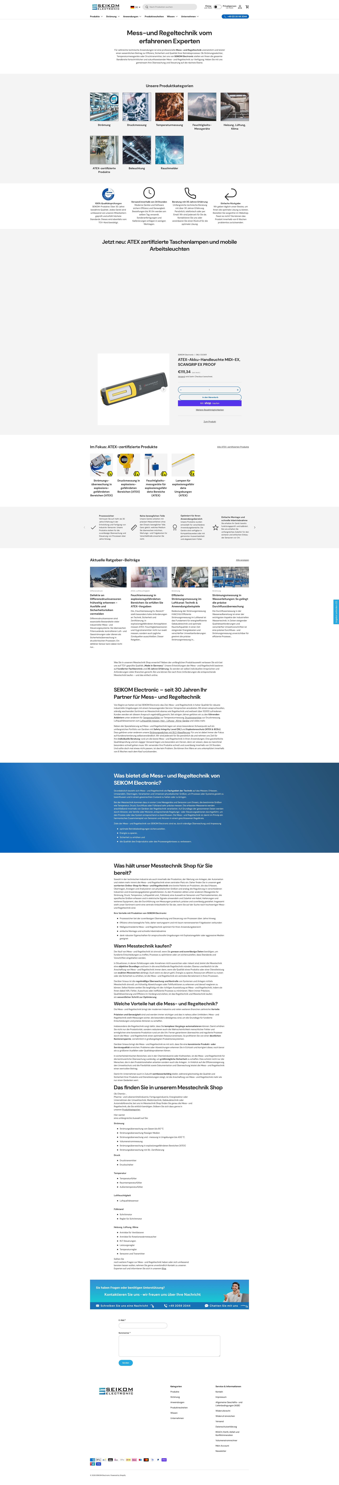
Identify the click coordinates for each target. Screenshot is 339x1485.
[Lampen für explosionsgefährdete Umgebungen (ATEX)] (183, 465)
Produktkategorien (131, 1109)
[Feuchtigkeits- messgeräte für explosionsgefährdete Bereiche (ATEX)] (156, 465)
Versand (181, 376)
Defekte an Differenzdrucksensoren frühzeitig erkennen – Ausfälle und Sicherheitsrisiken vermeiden (105, 604)
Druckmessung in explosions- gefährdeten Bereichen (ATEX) (128, 486)
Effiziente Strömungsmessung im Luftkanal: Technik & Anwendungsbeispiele (186, 600)
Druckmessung (137, 125)
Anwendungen (130, 16)
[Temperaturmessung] (169, 107)
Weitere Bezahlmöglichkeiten (210, 409)
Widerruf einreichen (225, 1416)
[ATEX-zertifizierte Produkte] (104, 150)
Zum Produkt (210, 421)
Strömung (111, 16)
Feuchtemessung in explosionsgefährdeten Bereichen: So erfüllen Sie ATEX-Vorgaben (147, 600)
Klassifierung (170, 732)
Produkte (95, 16)
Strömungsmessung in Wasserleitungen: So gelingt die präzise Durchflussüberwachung (230, 600)
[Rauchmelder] (169, 150)
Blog (164, 1268)
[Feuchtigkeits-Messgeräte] (202, 107)
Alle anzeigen (242, 560)
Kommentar (124, 1333)
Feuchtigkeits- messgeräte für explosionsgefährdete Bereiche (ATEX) (156, 488)
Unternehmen (188, 16)
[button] (247, 7)
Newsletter (221, 1451)
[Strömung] (104, 107)
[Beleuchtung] (137, 150)
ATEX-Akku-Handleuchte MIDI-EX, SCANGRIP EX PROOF (209, 362)
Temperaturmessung (169, 125)
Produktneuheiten (154, 16)
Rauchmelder (169, 168)
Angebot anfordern (336, 612)
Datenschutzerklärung (226, 1426)
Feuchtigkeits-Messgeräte (202, 126)
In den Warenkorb (210, 397)
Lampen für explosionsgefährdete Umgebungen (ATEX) (183, 488)
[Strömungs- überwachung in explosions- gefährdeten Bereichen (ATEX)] (101, 465)
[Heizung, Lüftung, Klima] (235, 107)
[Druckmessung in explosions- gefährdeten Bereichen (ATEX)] (128, 465)
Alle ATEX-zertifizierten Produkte (233, 446)
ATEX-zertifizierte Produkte (104, 170)
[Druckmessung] (137, 107)
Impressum (221, 1397)
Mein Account (222, 1445)
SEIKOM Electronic (186, 354)
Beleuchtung (137, 168)
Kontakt (219, 1391)
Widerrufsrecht (223, 1410)
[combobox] (169, 7)
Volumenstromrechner (226, 1440)
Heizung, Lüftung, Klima (235, 126)
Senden (125, 1363)
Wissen (171, 16)
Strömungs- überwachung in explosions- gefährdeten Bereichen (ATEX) (101, 488)
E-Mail (121, 1320)
